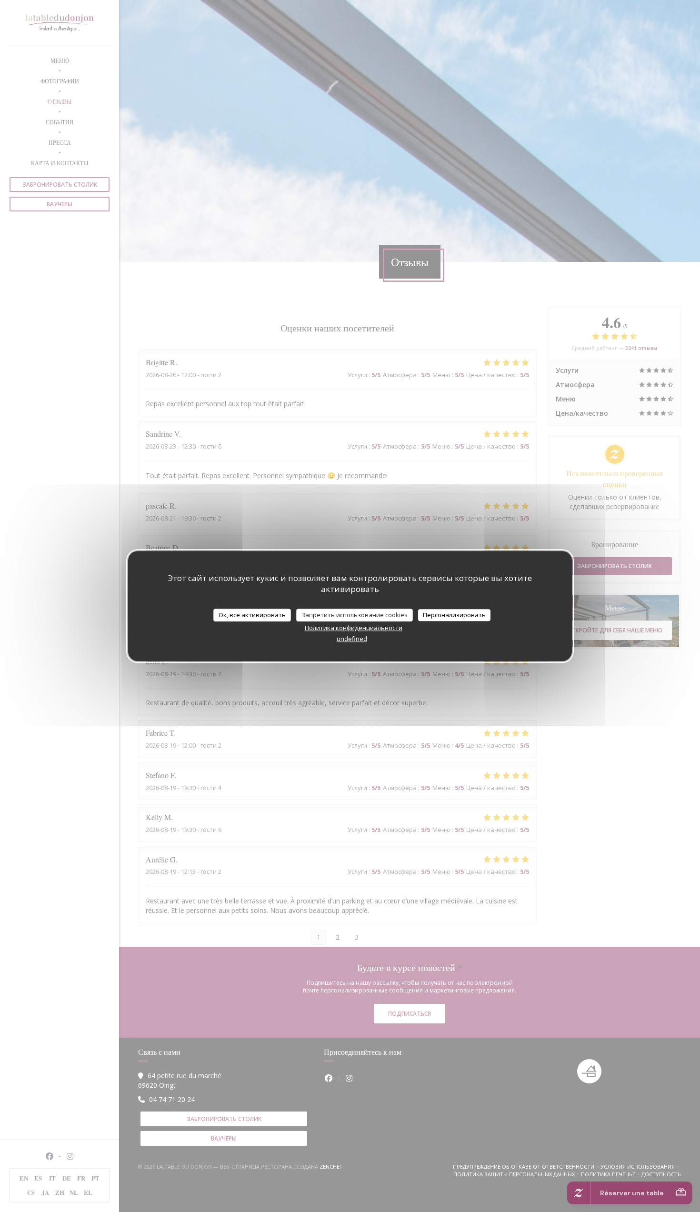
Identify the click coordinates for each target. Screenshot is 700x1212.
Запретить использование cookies (354, 615)
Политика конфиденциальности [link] (353, 627)
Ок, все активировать (252, 615)
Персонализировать (454, 615)
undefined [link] (352, 638)
